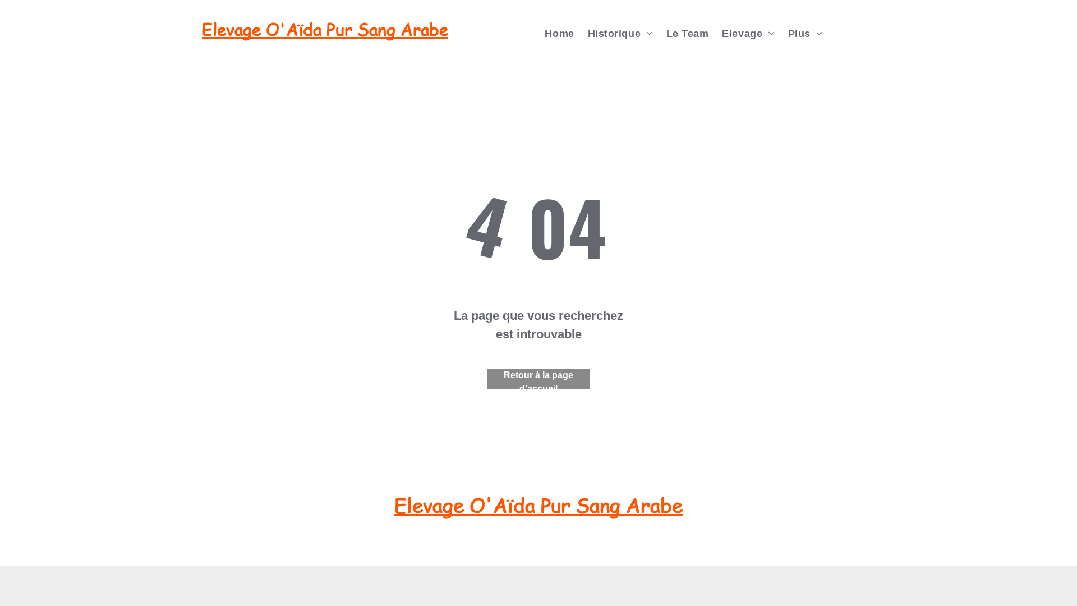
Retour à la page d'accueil (538, 379)
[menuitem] (559, 34)
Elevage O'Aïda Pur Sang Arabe (325, 29)
